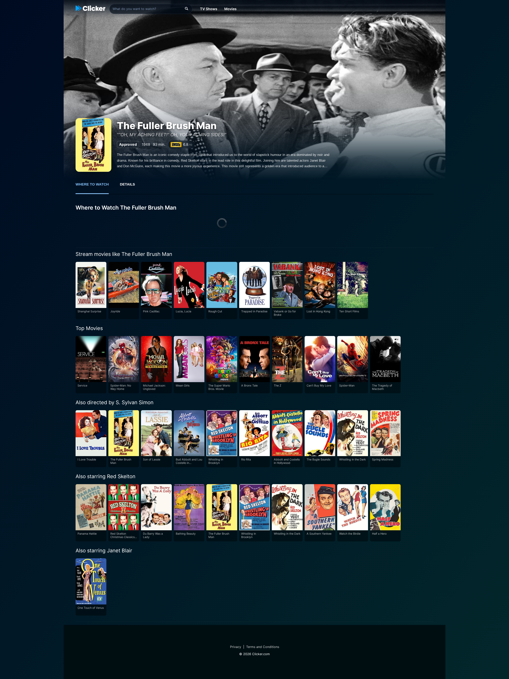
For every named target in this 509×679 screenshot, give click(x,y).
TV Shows (208, 9)
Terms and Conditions (262, 647)
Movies (230, 9)
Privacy (235, 647)
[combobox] (150, 9)
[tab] (95, 186)
